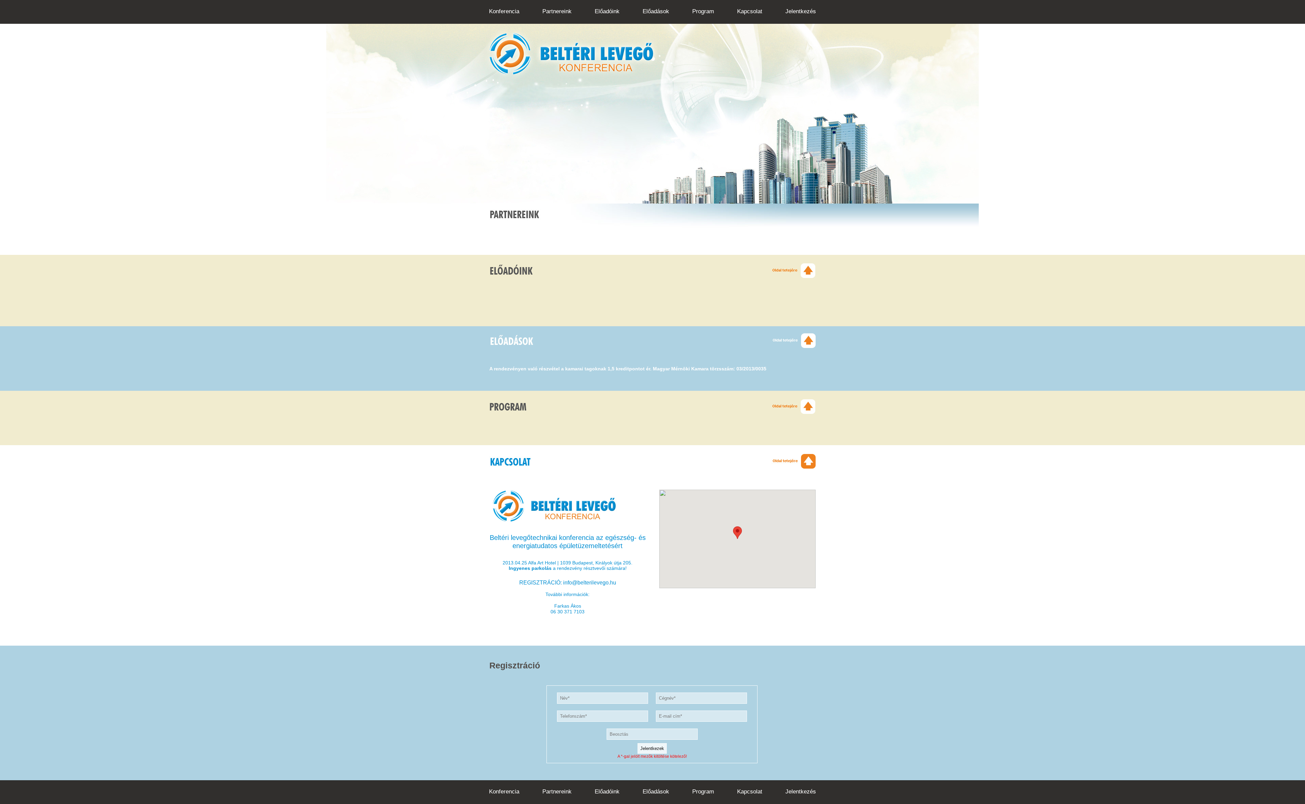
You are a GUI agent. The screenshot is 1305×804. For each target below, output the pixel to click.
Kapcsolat (749, 11)
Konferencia (504, 11)
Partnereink (557, 11)
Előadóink (607, 11)
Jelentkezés (800, 11)
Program (703, 11)
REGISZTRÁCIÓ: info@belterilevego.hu (567, 582)
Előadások (656, 11)
